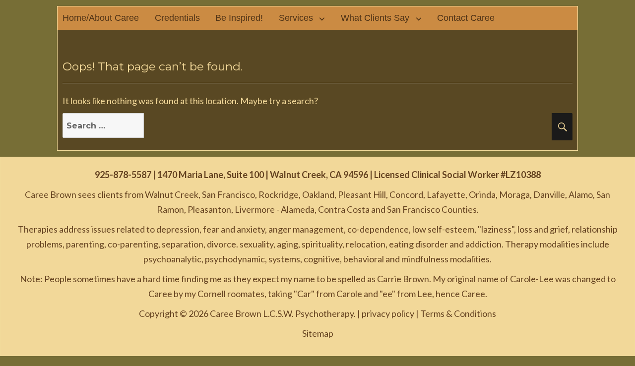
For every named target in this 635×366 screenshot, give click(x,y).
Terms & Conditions (458, 313)
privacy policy (388, 313)
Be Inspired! (239, 18)
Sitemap (317, 333)
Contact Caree (466, 18)
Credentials (177, 18)
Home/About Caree (101, 18)
